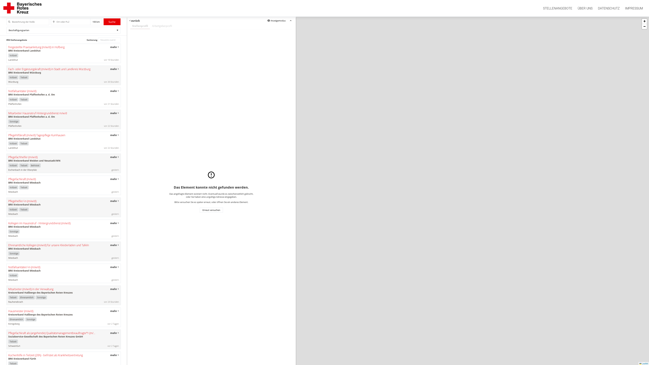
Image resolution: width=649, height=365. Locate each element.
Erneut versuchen (211, 210)
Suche (112, 21)
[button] (644, 21)
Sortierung (92, 40)
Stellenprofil (140, 26)
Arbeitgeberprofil (162, 26)
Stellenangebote (557, 8)
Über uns (585, 8)
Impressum (634, 8)
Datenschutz (609, 8)
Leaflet (644, 363)
